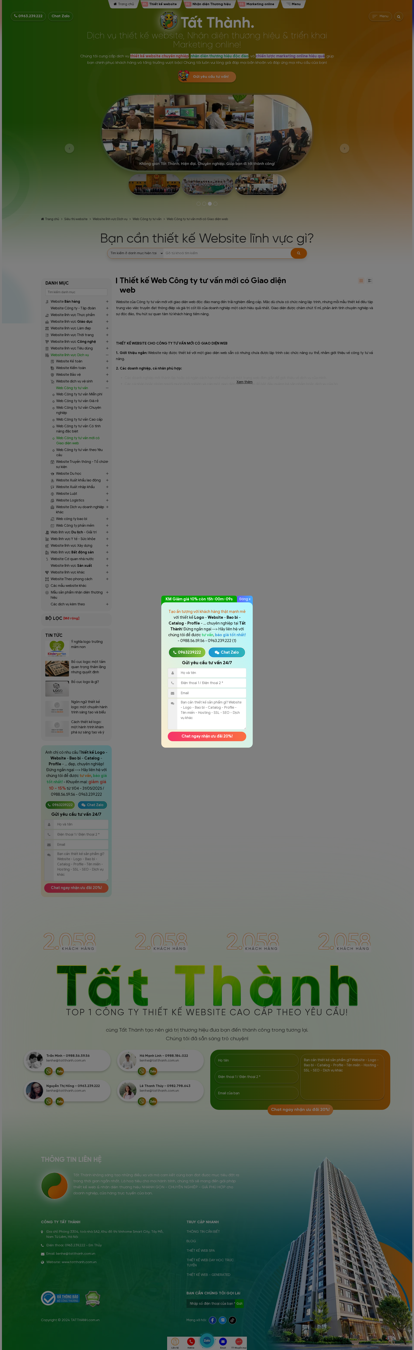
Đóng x (245, 599)
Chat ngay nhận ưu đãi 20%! (207, 736)
